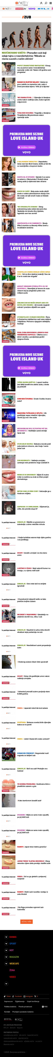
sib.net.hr (22, 1035)
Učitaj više (26, 922)
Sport (12, 943)
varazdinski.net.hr (10, 1038)
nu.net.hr (38, 1041)
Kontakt (7, 1012)
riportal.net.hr (23, 1038)
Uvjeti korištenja (33, 1001)
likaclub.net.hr (9, 1044)
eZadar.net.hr (29, 1041)
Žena (12, 970)
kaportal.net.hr (32, 1035)
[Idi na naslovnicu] (23, 6)
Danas (12, 937)
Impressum (8, 1001)
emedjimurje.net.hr (11, 1035)
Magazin (14, 957)
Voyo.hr (20, 1027)
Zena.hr (13, 1027)
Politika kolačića (10, 1006)
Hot (11, 950)
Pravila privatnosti (25, 1006)
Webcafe (14, 963)
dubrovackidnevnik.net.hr (13, 1041)
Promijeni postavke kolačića (22, 1012)
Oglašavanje (20, 1001)
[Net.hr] (19, 1019)
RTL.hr (6, 1027)
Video (12, 977)
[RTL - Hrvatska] (8, 1019)
